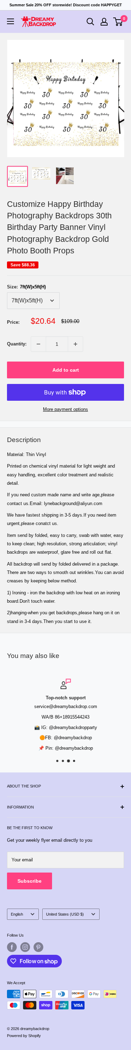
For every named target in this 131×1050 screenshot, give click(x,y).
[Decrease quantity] (38, 344)
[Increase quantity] (75, 344)
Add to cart (65, 370)
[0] (118, 22)
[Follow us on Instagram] (25, 947)
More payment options (65, 409)
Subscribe (29, 881)
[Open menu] (10, 21)
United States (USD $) (65, 914)
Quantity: (17, 343)
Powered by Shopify (24, 1036)
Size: (26, 286)
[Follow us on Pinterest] (38, 947)
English (17, 914)
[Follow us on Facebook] (12, 947)
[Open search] (90, 22)
